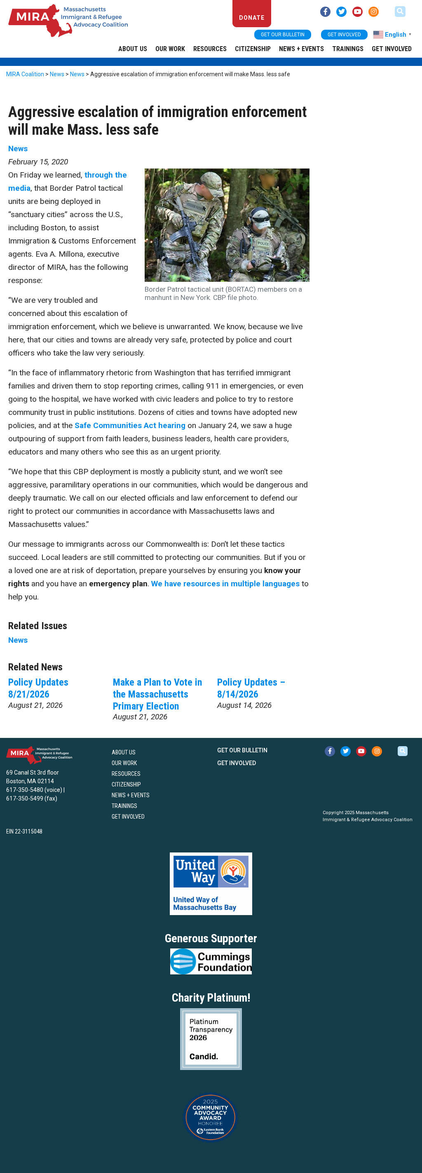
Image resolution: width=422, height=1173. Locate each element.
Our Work (170, 49)
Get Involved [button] (344, 34)
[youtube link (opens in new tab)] (357, 12)
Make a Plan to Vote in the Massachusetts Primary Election (157, 694)
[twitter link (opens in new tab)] (341, 12)
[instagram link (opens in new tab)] (373, 12)
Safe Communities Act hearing (130, 425)
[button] (400, 11)
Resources (210, 49)
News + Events (301, 49)
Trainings (347, 49)
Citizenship (253, 49)
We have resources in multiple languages (225, 583)
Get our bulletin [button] (283, 34)
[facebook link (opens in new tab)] (325, 12)
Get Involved (392, 49)
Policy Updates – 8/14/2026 (251, 688)
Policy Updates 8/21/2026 (38, 688)
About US (132, 49)
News (18, 148)
